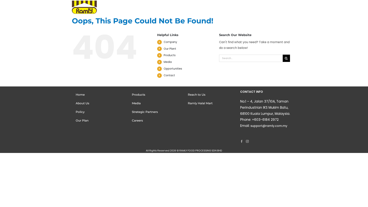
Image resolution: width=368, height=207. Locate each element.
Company (170, 42)
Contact (169, 75)
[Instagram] (247, 141)
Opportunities (173, 69)
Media (168, 62)
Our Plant (170, 49)
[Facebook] (241, 141)
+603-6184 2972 (265, 119)
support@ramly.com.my (269, 126)
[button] (291, 5)
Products (170, 55)
